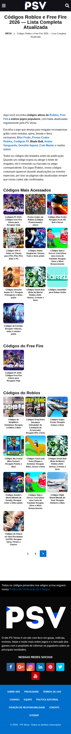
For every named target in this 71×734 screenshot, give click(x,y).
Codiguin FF (21, 141)
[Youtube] (35, 676)
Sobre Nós (13, 692)
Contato (54, 707)
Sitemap (34, 715)
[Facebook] (11, 667)
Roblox (54, 115)
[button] (4, 5)
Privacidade (31, 692)
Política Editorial (47, 699)
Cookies (15, 699)
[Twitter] (60, 667)
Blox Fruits (24, 137)
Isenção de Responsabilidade (27, 707)
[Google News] (21, 667)
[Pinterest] (50, 667)
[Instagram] (30, 667)
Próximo (43, 553)
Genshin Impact (28, 145)
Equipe (28, 699)
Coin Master (46, 145)
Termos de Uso (52, 692)
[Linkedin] (40, 667)
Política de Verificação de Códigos (29, 589)
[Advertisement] (35, 75)
